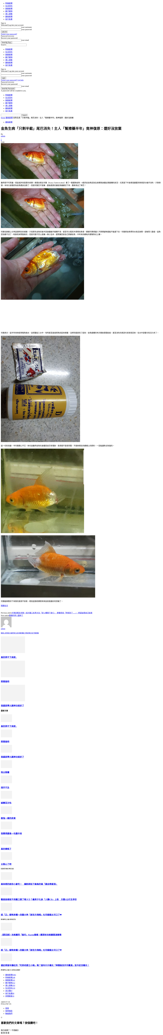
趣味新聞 (8, 16)
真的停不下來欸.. (9, 657)
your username (26, 27)
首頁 (7, 1008)
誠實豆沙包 (6, 803)
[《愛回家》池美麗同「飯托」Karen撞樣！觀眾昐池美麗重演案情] (6, 930)
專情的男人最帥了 (16, 615)
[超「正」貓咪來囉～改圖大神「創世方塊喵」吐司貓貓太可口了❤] (6, 910)
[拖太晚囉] (6, 767)
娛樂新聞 (8, 9)
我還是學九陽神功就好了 (12, 705)
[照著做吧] (13, 677)
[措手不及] (6, 783)
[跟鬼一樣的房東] (6, 813)
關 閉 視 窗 (5, 1033)
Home (3, 118)
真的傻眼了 (6, 849)
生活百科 (8, 6)
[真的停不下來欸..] (13, 652)
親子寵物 (8, 11)
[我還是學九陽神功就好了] (13, 701)
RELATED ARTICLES (10, 633)
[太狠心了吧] (6, 859)
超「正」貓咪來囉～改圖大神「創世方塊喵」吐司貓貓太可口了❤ (31, 915)
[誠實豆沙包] (6, 798)
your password (26, 29)
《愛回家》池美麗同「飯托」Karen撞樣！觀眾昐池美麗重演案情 (31, 935)
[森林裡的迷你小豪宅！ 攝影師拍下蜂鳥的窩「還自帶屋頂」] (6, 879)
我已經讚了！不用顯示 (10, 1030)
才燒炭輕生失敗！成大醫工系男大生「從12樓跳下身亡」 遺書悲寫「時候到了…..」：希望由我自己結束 (52, 613)
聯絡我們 (8, 1014)
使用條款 (8, 1011)
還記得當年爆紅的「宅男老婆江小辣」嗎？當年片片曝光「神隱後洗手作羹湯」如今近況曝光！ (45, 965)
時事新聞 (8, 3)
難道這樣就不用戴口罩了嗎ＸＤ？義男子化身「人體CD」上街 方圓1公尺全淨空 (39, 899)
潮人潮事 (8, 14)
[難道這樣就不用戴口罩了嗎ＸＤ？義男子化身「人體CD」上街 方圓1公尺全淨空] (6, 895)
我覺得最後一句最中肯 (11, 833)
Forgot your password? (9, 34)
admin (3, 136)
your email (25, 40)
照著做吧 (5, 681)
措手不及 (5, 787)
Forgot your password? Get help (12, 80)
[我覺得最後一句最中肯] (6, 829)
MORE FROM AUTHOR (29, 633)
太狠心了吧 (6, 864)
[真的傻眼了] (6, 844)
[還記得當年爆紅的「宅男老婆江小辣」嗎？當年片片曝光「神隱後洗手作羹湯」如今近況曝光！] (6, 960)
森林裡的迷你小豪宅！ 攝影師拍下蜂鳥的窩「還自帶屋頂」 (29, 884)
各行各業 (8, 19)
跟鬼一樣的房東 (8, 818)
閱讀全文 (4, 606)
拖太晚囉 (5, 772)
